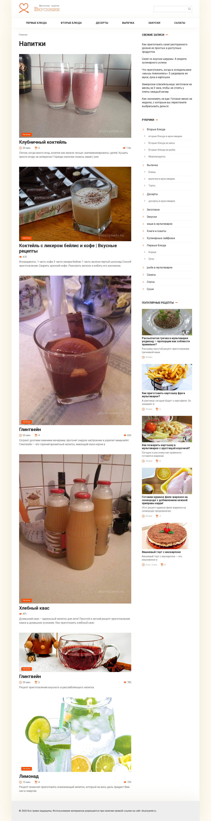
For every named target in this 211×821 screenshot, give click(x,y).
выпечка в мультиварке (162, 178)
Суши (150, 289)
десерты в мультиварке (162, 201)
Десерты (102, 22)
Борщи (152, 252)
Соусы (151, 281)
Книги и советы (156, 231)
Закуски (154, 22)
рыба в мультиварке (159, 267)
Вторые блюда (71, 22)
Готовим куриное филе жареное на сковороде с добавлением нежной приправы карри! (165, 500)
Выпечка (128, 22)
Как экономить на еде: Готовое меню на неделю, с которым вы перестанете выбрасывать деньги (167, 102)
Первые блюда (36, 22)
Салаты (179, 22)
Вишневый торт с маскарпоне (161, 552)
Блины (152, 172)
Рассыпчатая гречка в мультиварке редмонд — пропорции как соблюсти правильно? (166, 341)
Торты (152, 185)
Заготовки (153, 209)
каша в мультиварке (159, 223)
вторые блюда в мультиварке (165, 136)
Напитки (26, 134)
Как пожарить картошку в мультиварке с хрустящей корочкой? (166, 447)
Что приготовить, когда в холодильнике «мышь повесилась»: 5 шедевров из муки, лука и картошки (166, 73)
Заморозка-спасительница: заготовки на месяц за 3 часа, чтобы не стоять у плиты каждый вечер (167, 88)
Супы (151, 259)
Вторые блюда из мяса (162, 143)
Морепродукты (157, 156)
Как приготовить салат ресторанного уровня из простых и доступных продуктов (164, 48)
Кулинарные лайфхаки (161, 238)
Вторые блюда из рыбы (162, 149)
